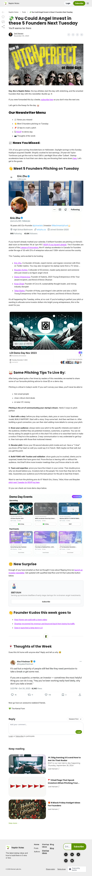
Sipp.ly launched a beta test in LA (28, 628)
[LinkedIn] (72, 854)
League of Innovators (29, 247)
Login (68, 3)
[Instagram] (66, 860)
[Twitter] (66, 854)
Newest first (73, 719)
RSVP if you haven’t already (54, 244)
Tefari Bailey (19, 291)
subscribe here (47, 99)
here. (74, 158)
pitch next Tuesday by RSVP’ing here (24, 482)
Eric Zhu (17, 263)
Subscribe (79, 3)
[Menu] (87, 3)
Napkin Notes (13, 12)
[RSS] (72, 860)
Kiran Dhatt (19, 284)
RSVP (19, 132)
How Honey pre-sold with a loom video (30, 620)
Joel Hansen (18, 33)
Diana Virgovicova (22, 277)
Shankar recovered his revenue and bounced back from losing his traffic (44, 624)
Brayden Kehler (20, 270)
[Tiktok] (78, 854)
